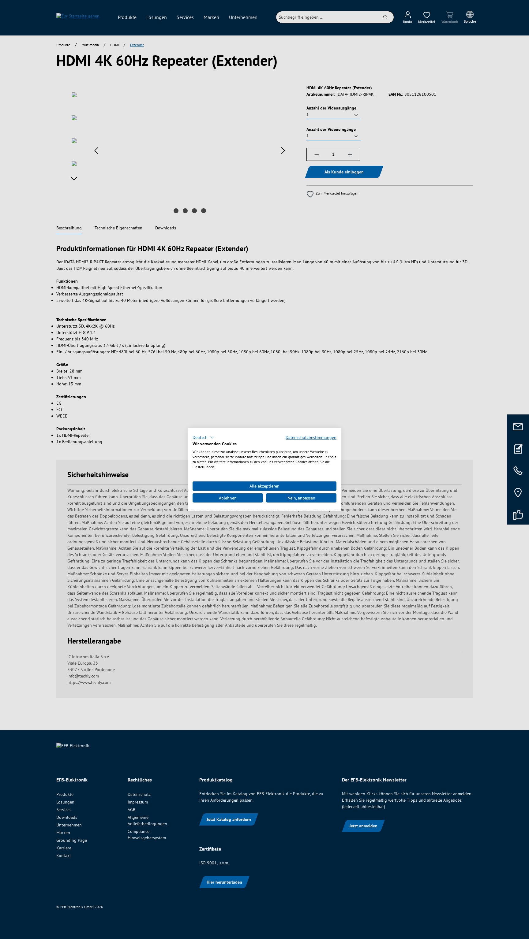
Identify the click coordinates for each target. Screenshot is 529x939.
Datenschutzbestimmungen (311, 437)
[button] (203, 437)
